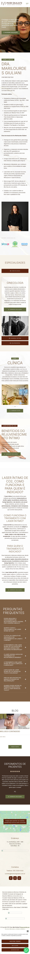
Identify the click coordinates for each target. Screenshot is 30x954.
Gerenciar (15, 950)
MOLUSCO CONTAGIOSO (10, 731)
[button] (27, 931)
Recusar (15, 945)
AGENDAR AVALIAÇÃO (11, 32)
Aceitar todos (15, 941)
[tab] (15, 271)
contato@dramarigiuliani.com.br (15, 866)
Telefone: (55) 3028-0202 (15, 863)
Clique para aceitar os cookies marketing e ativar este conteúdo (15, 814)
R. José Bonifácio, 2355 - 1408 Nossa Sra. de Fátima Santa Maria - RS (15, 836)
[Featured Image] (15, 721)
